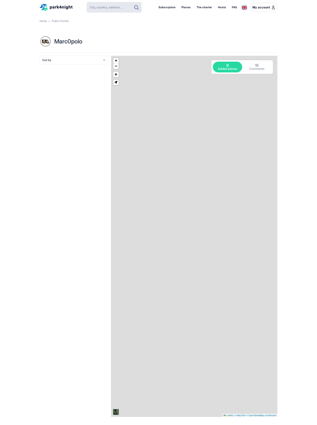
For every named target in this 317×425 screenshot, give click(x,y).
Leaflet (229, 415)
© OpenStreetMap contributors (261, 415)
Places (186, 7)
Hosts (222, 7)
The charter (204, 7)
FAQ (234, 7)
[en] (244, 7)
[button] (116, 60)
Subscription (167, 7)
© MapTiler (240, 415)
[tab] (227, 67)
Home (43, 21)
